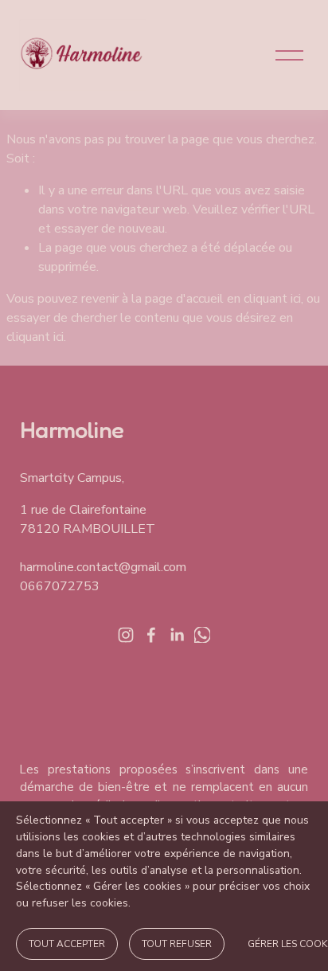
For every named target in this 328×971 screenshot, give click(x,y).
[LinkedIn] (177, 635)
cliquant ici (272, 298)
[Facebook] (151, 635)
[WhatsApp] (202, 635)
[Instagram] (126, 635)
